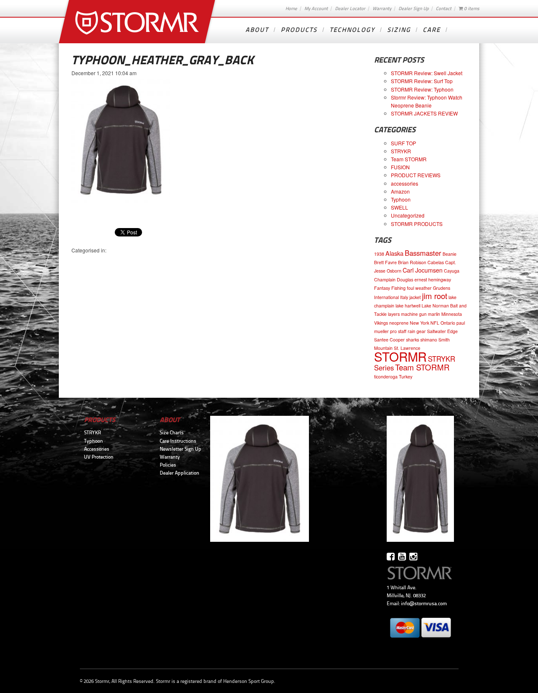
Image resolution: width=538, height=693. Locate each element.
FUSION (400, 167)
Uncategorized (408, 215)
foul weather (419, 288)
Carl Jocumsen (423, 270)
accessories (404, 183)
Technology (352, 30)
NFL (434, 323)
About (257, 30)
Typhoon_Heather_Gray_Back (162, 60)
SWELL (399, 207)
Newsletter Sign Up (180, 449)
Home (291, 8)
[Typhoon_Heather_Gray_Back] (120, 200)
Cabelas (435, 262)
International (386, 297)
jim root (434, 295)
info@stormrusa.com (424, 603)
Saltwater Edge (442, 331)
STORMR (400, 356)
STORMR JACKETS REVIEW (424, 113)
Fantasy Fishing (390, 288)
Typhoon (401, 199)
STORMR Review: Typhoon (422, 89)
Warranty (381, 8)
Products (299, 30)
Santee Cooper (389, 339)
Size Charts (172, 433)
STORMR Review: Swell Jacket (426, 72)
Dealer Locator (350, 8)
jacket (415, 297)
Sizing (399, 30)
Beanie (449, 254)
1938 (379, 254)
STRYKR (401, 151)
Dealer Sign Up (413, 8)
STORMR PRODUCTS (417, 223)
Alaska (394, 253)
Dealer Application (179, 473)
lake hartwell (408, 305)
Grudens (441, 288)
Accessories (96, 449)
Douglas (405, 279)
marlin (434, 314)
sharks (412, 339)
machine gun (414, 314)
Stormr (138, 21)
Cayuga (451, 271)
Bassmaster (423, 253)
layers (394, 314)
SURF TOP (403, 143)
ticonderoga (386, 376)
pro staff (398, 331)
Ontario (447, 323)
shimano (428, 339)
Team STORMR (409, 159)
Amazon (400, 191)
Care (431, 30)
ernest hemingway (432, 279)
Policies (168, 465)
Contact (443, 8)
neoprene (399, 323)
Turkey (405, 376)
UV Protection (98, 457)
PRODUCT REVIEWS (415, 174)
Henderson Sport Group (248, 681)
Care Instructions (178, 441)
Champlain (385, 279)
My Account (316, 8)
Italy (404, 297)
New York (419, 323)
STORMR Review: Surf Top (422, 80)
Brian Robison (412, 262)
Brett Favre (385, 262)
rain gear (417, 331)
